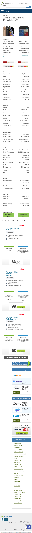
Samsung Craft (17, 488)
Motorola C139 (17, 460)
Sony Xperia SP (17, 500)
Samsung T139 (17, 496)
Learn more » (6, 57)
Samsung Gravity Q (18, 469)
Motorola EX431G (18, 452)
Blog (21, 521)
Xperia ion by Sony (18, 475)
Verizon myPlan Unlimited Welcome (12, 273)
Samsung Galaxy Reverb (20, 454)
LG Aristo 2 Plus (18, 490)
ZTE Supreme (17, 494)
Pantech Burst (17, 498)
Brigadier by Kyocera (19, 456)
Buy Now (21, 307)
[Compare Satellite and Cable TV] (21, 430)
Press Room (27, 521)
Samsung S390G (18, 449)
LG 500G (16, 479)
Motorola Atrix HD (18, 445)
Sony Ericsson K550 (19, 471)
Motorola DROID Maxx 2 (20, 505)
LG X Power (17, 477)
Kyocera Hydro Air (18, 483)
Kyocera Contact (18, 503)
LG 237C (16, 473)
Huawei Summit (18, 443)
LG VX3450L (17, 486)
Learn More (16, 392)
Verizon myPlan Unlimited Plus (12, 318)
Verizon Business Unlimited (12, 229)
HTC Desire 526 (18, 466)
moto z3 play (17, 462)
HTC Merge (17, 447)
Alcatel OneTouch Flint (20, 492)
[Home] (16, 517)
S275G (15, 458)
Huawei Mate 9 (17, 481)
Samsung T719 (17, 464)
